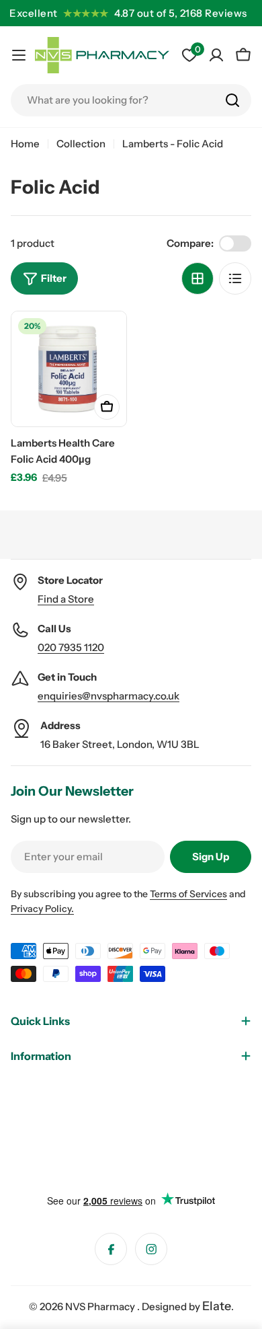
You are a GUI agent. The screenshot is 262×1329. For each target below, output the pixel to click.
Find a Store (66, 599)
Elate (216, 1306)
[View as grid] (197, 278)
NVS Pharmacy (101, 1306)
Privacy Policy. (42, 909)
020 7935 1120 (71, 647)
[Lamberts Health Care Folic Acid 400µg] (68, 368)
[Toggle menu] (19, 55)
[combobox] (131, 100)
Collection (80, 143)
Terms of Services (188, 894)
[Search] (232, 100)
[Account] (216, 55)
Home (25, 143)
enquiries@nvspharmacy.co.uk (108, 695)
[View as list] (235, 278)
